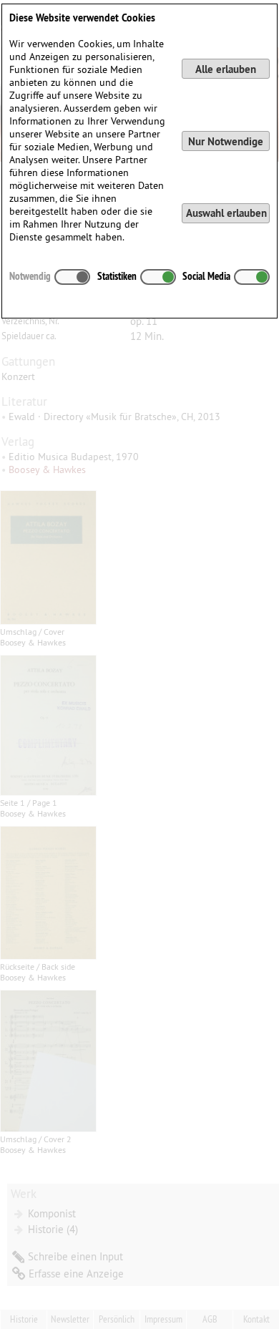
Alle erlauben (225, 69)
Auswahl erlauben (226, 213)
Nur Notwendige (225, 141)
